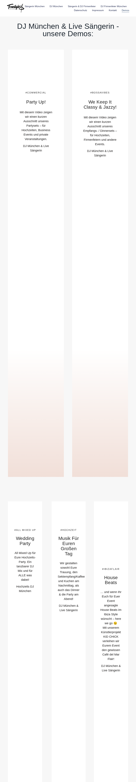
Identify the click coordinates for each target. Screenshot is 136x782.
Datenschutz (80, 10)
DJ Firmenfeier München (114, 6)
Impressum (98, 10)
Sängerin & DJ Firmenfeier (82, 6)
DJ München (56, 6)
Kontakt (113, 10)
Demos (125, 10)
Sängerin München (35, 6)
